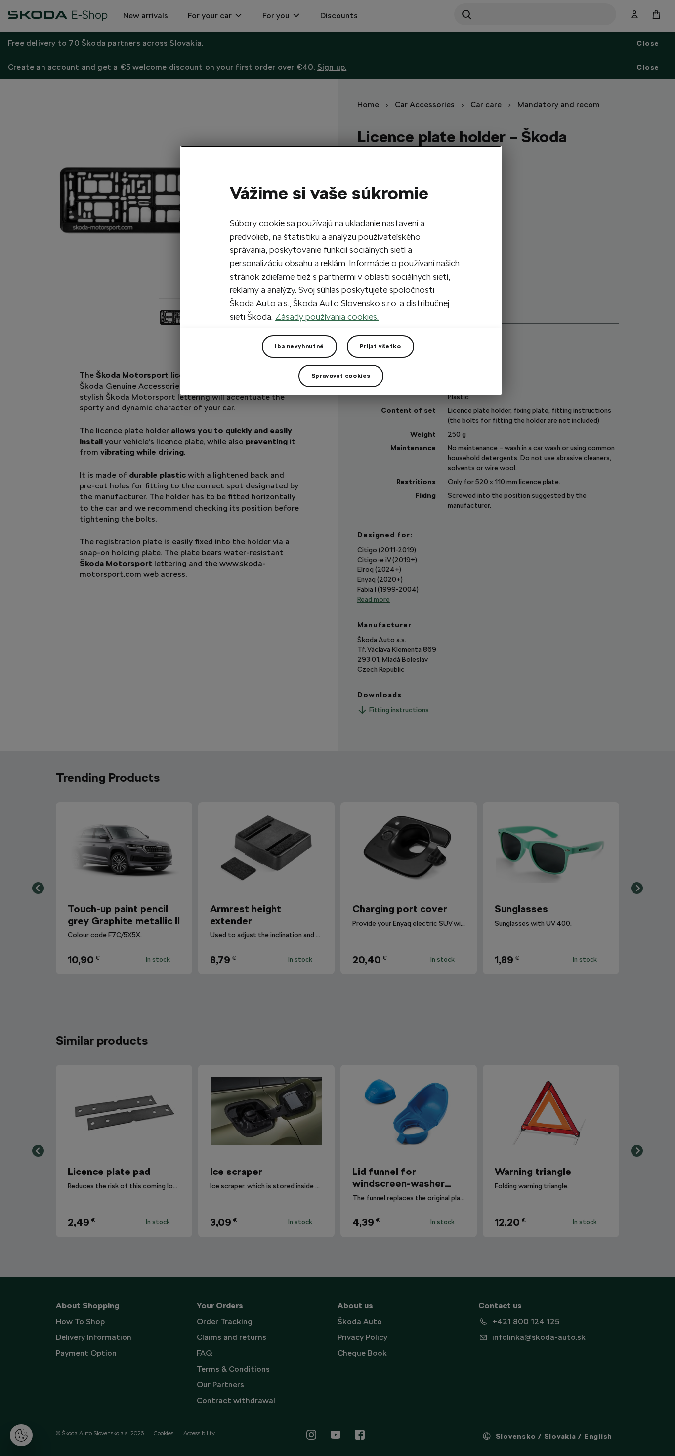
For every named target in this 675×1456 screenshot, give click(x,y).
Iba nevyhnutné (299, 346)
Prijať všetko (380, 346)
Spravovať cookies (341, 375)
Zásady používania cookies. (327, 316)
